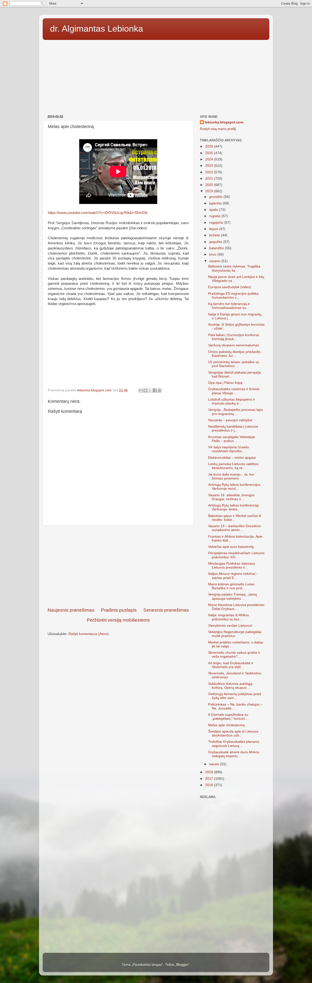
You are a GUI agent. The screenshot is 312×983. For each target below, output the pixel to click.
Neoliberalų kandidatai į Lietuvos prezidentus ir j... (233, 428)
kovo (213, 254)
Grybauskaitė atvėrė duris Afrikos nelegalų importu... (233, 754)
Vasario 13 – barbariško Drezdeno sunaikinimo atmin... (234, 528)
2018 (209, 772)
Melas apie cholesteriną (226, 725)
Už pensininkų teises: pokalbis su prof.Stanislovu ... (233, 364)
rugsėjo (215, 216)
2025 (209, 153)
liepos (214, 229)
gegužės (216, 242)
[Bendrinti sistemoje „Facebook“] (154, 390)
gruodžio (216, 197)
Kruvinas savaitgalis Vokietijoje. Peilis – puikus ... (232, 439)
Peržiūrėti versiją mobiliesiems (118, 620)
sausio (214, 764)
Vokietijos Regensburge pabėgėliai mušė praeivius (234, 634)
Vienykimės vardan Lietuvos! (230, 625)
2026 (209, 146)
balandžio (217, 248)
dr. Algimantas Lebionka (96, 29)
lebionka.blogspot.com (224, 122)
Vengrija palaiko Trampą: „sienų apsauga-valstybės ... (232, 596)
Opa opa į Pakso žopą (225, 383)
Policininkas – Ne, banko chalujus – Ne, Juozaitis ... (235, 706)
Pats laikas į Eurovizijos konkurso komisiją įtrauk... (233, 337)
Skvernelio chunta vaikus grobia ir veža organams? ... (234, 654)
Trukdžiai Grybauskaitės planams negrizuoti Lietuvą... (233, 743)
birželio (215, 235)
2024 (209, 159)
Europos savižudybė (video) (229, 287)
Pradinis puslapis (119, 610)
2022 (209, 172)
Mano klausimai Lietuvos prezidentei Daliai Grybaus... (236, 607)
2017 (209, 779)
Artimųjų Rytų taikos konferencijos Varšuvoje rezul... (234, 486)
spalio (214, 209)
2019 (209, 191)
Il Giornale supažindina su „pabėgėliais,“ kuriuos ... (228, 716)
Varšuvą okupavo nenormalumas (233, 345)
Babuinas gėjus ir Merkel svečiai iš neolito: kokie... (234, 518)
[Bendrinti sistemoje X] (150, 390)
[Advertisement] (156, 76)
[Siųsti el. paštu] (140, 390)
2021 (209, 178)
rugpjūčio (216, 222)
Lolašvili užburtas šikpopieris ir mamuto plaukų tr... (231, 401)
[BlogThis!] (145, 390)
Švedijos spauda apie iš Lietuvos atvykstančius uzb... (233, 733)
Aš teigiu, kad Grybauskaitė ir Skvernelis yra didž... (230, 665)
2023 (209, 165)
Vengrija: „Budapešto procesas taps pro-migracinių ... (235, 411)
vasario (215, 261)
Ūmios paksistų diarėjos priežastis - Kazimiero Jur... (235, 354)
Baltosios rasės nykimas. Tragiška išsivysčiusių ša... (234, 268)
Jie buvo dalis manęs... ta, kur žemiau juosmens (231, 476)
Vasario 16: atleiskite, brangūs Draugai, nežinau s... (231, 497)
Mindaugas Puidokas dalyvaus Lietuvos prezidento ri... (231, 565)
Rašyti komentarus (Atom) (88, 634)
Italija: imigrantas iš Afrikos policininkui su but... (228, 617)
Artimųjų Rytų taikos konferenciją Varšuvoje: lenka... (233, 507)
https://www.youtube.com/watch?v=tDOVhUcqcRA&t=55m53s (98, 213)
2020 (209, 185)
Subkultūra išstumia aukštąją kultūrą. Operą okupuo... (230, 685)
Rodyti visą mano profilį (218, 129)
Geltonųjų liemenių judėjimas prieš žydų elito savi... (234, 696)
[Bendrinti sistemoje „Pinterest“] (159, 390)
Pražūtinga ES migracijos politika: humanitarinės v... (233, 295)
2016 (209, 785)
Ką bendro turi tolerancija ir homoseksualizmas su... (229, 306)
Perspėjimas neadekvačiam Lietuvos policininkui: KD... (236, 555)
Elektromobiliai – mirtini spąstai (232, 457)
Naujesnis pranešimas (71, 610)
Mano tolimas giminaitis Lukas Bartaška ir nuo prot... (231, 586)
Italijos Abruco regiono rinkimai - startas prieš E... (232, 575)
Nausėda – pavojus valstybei (230, 420)
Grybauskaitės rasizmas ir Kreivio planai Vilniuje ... (234, 391)
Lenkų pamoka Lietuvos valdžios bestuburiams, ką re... (233, 466)
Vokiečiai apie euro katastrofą (231, 547)
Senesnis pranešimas (166, 610)
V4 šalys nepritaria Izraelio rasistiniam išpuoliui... (228, 449)
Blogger (182, 964)
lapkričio (216, 203)
